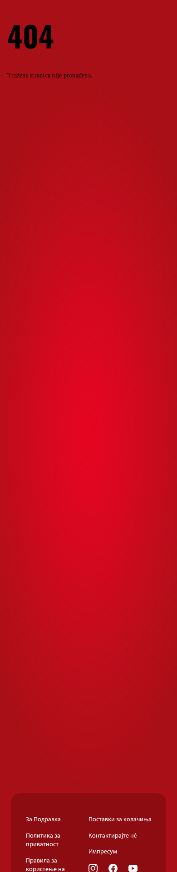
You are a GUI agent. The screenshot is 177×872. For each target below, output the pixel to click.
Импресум (102, 851)
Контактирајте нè (112, 835)
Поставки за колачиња (120, 819)
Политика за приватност (43, 839)
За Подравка (43, 819)
